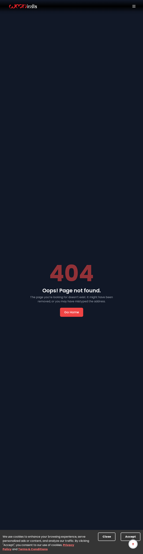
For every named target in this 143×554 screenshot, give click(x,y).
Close (107, 537)
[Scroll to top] (133, 544)
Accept (130, 537)
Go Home (71, 312)
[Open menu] (133, 6)
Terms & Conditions (33, 549)
